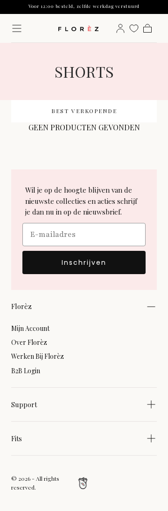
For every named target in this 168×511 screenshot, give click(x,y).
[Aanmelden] (120, 28)
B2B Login (25, 370)
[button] (16, 28)
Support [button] (24, 404)
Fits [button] (16, 438)
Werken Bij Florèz (37, 356)
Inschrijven (84, 262)
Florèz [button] (21, 306)
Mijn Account (30, 328)
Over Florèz (29, 342)
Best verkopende (84, 110)
